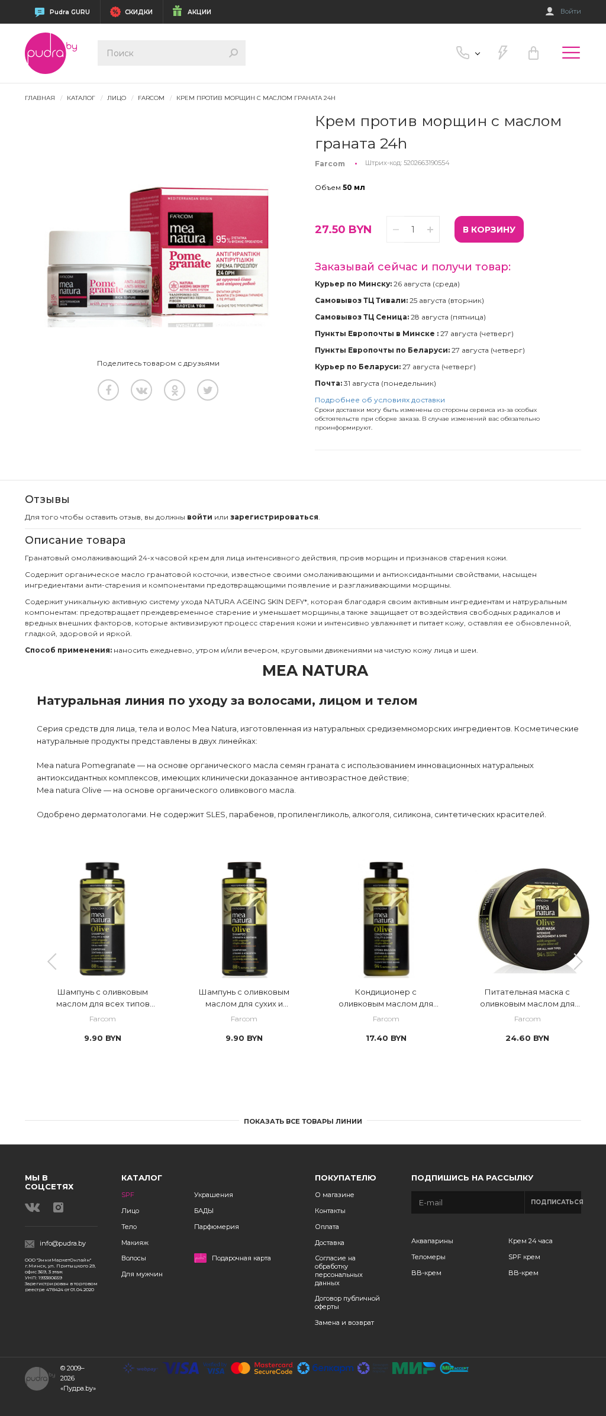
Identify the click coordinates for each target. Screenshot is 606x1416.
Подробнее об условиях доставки (380, 399)
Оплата (327, 1227)
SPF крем (524, 1257)
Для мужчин (142, 1274)
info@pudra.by (63, 1243)
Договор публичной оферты (347, 1302)
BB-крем (426, 1273)
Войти (570, 11)
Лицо (130, 1211)
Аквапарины (432, 1241)
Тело (129, 1227)
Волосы (133, 1258)
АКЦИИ (199, 12)
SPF (127, 1195)
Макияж (135, 1242)
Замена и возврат (344, 1322)
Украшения (213, 1195)
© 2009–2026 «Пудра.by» (78, 1378)
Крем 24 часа (530, 1241)
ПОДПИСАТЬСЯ (556, 1202)
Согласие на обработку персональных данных (339, 1270)
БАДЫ (204, 1211)
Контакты (330, 1211)
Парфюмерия (216, 1227)
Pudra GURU (70, 12)
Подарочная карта (241, 1258)
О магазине (334, 1195)
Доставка (329, 1242)
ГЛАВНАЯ (40, 98)
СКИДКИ (139, 12)
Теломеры (428, 1257)
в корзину (489, 229)
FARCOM (151, 98)
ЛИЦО (116, 98)
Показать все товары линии (303, 1121)
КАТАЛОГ (81, 98)
